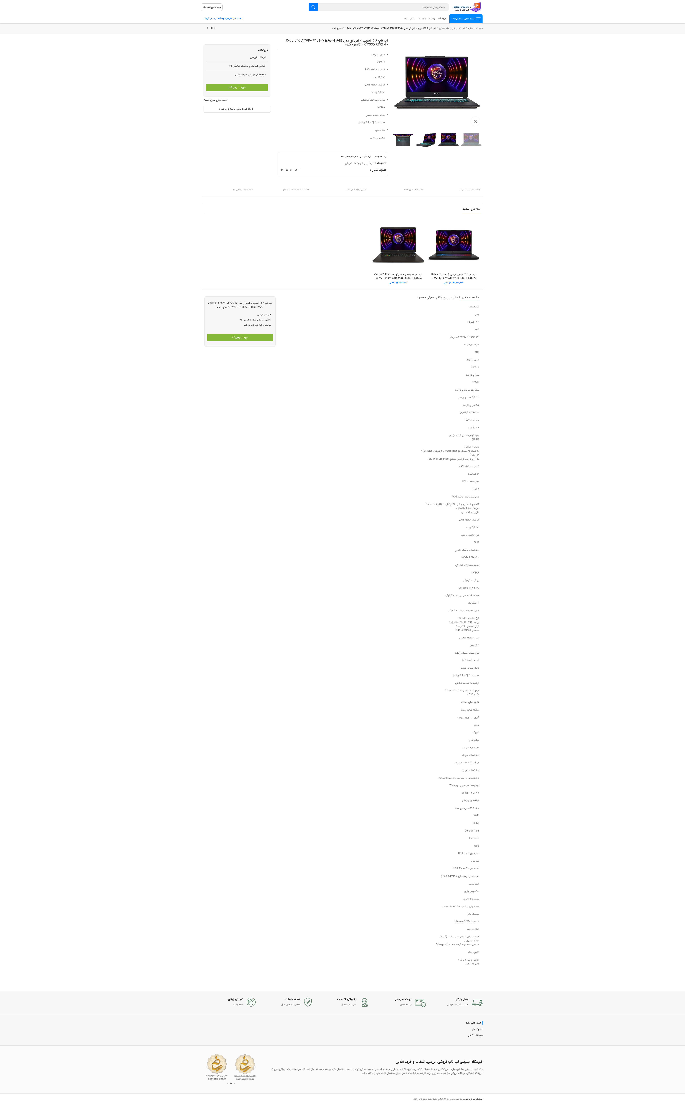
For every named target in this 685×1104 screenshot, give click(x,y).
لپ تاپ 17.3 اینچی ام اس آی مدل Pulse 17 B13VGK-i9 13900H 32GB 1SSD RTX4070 (453, 276)
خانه (480, 28)
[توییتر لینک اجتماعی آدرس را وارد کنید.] (295, 170)
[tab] (470, 297)
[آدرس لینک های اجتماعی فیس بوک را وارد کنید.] (300, 170)
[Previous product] (215, 28)
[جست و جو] (313, 7)
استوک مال (477, 1029)
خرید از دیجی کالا (237, 87)
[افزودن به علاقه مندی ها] (430, 233)
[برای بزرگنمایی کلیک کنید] (475, 121)
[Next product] (207, 28)
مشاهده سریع (430, 225)
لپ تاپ (471, 28)
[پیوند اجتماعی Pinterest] (291, 170)
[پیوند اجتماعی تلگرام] (282, 170)
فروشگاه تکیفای (475, 1035)
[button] (206, 1067)
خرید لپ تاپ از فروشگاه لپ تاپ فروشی (221, 19)
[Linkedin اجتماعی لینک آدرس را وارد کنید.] (287, 170)
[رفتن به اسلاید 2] (231, 1083)
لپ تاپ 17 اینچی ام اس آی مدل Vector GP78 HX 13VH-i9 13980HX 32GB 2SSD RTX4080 (398, 276)
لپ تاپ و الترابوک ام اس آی (451, 28)
